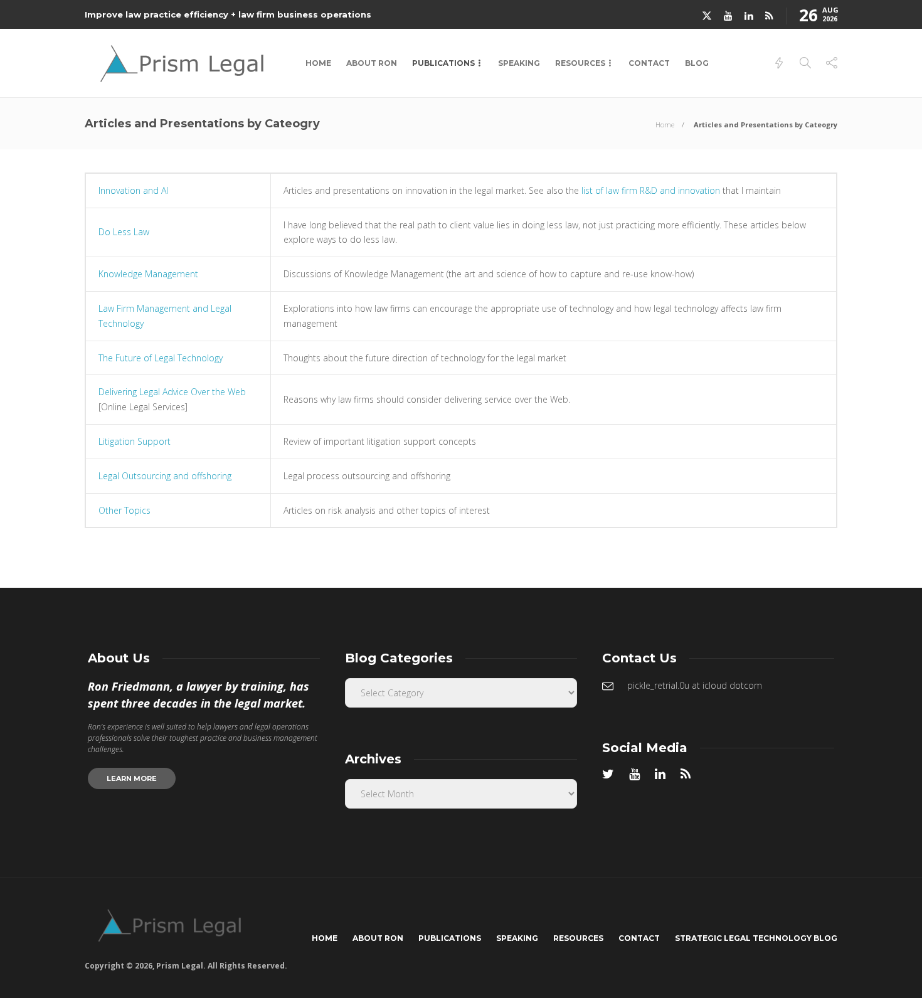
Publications (443, 63)
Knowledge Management (148, 274)
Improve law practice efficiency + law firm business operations (228, 14)
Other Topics (124, 510)
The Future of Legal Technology (160, 358)
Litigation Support (134, 441)
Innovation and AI (133, 190)
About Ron (371, 63)
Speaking (519, 63)
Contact (649, 63)
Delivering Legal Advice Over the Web (172, 392)
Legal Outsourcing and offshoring (164, 476)
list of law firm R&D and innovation (650, 190)
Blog (697, 63)
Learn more (132, 778)
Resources (580, 63)
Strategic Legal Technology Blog (756, 938)
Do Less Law (123, 232)
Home (318, 63)
